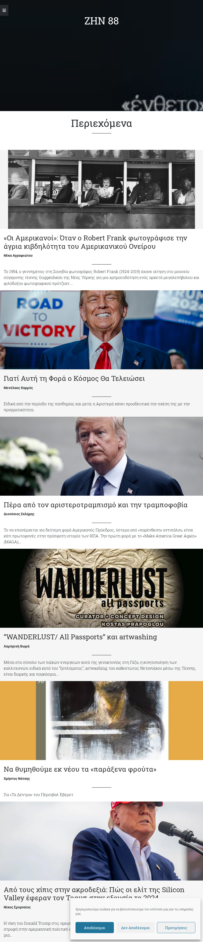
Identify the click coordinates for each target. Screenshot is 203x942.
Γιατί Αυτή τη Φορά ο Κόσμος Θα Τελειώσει (74, 378)
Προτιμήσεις (176, 927)
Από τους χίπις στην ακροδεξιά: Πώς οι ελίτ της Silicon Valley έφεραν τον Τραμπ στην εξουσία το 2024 (94, 894)
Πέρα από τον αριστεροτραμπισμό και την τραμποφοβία (96, 504)
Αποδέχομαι (94, 927)
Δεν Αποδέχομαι (135, 927)
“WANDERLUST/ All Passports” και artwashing (80, 636)
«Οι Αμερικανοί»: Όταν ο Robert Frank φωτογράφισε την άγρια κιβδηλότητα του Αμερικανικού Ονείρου (95, 242)
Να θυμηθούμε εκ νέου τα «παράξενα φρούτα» (80, 769)
